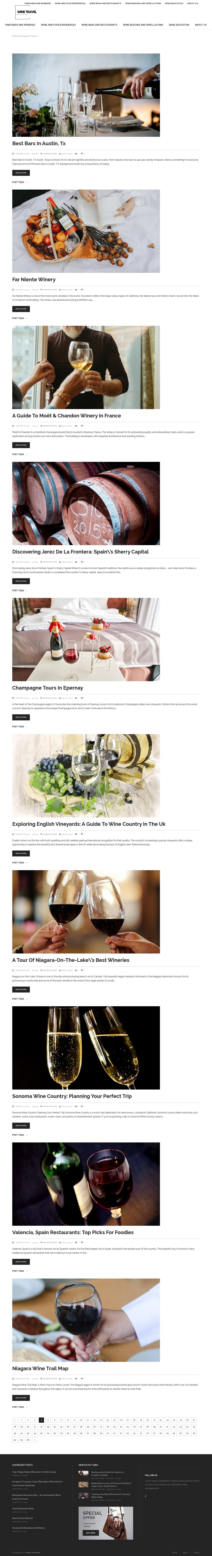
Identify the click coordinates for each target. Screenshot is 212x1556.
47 (141, 1427)
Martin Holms (67, 153)
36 (68, 1427)
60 (41, 1433)
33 (48, 1427)
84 (15, 1440)
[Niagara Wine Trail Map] (106, 1320)
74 (134, 1433)
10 (81, 1420)
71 (114, 1433)
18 (134, 1420)
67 (88, 1433)
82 (187, 1433)
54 (187, 1427)
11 (88, 1420)
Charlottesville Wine (23, 1508)
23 (167, 1420)
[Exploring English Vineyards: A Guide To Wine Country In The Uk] (106, 775)
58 (28, 1433)
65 (75, 1433)
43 (114, 1427)
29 (21, 1427)
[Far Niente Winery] (106, 231)
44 (121, 1427)
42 (108, 1427)
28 (15, 1427)
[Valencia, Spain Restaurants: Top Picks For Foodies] (106, 1184)
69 (101, 1433)
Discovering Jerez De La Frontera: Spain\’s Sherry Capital (80, 552)
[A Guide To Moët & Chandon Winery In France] (106, 367)
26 (187, 1420)
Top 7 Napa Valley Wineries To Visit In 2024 (34, 1472)
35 (61, 1427)
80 (174, 1433)
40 (94, 1427)
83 (194, 1433)
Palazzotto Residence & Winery (28, 1528)
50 (161, 1427)
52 (174, 1427)
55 (194, 1427)
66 (81, 1433)
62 (55, 1433)
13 (101, 1420)
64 (68, 1433)
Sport (185, 1553)
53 (181, 1427)
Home (14, 36)
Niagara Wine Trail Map (40, 1368)
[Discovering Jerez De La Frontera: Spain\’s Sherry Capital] (106, 503)
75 (141, 1433)
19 (141, 1420)
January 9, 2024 (22, 153)
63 (61, 1433)
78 (161, 1433)
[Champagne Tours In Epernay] (106, 639)
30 (28, 1427)
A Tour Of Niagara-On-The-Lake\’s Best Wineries (70, 960)
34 (55, 1427)
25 (181, 1420)
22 (161, 1420)
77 (154, 1433)
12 (94, 1420)
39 (88, 1427)
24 (174, 1420)
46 (134, 1427)
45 (128, 1427)
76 (148, 1433)
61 (48, 1433)
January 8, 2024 (22, 426)
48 (147, 1427)
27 (194, 1420)
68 (94, 1433)
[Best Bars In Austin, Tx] (106, 95)
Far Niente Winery (34, 279)
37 (74, 1427)
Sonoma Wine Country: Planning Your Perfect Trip (72, 1096)
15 (114, 1420)
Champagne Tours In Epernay (47, 688)
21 (154, 1420)
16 (121, 1420)
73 (127, 1433)
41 (101, 1427)
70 (108, 1433)
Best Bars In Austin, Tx (39, 143)
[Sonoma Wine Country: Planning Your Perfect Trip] (106, 1048)
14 (108, 1420)
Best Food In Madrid (22, 1518)
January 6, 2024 (22, 1106)
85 (21, 1440)
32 (41, 1427)
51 (167, 1427)
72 (121, 1433)
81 (181, 1433)
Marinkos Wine (50, 153)
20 (148, 1420)
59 (35, 1433)
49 (154, 1427)
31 (35, 1427)
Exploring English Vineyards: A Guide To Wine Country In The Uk (89, 824)
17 (127, 1420)
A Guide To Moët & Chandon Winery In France (66, 416)
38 (81, 1427)
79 (167, 1433)
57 (21, 1433)
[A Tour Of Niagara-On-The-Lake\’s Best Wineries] (106, 911)
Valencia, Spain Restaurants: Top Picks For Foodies (73, 1232)
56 (15, 1433)
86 (28, 1440)
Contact (196, 1553)
